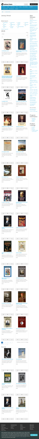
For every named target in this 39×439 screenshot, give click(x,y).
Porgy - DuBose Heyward (33, 93)
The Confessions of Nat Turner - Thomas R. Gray (33, 51)
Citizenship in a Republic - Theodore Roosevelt (34, 25)
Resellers (33, 120)
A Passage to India (5, 151)
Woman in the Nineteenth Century (21, 408)
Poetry (20, 6)
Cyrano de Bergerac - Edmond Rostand (33, 76)
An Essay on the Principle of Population (7, 329)
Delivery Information (4, 428)
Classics (4, 6)
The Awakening (19, 359)
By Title (33, 128)
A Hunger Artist (5, 101)
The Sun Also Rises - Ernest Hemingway (33, 100)
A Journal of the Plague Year (21, 101)
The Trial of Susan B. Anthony (7, 359)
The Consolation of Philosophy (33, 56)
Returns (12, 427)
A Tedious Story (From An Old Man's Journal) (21, 203)
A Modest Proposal (19, 126)
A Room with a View (20, 151)
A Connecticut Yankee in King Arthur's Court (21, 51)
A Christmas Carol (5, 50)
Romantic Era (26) (12, 27)
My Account (32, 426)
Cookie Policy (3, 427)
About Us (2, 426)
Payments (3, 429)
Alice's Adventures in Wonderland (6, 278)
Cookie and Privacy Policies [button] (21, 437)
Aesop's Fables (19, 252)
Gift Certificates (22, 427)
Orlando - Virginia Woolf (33, 92)
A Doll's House (18, 76)
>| (7, 344)
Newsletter (31, 429)
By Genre (33, 129)
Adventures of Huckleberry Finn (7, 253)
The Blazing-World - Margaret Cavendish (33, 98)
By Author (33, 126)
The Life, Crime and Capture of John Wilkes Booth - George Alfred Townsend (33, 59)
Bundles (16, 8)
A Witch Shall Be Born (20, 227)
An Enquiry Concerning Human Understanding (21, 304)
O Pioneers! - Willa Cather (34, 90)
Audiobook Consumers (34, 119)
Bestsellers (31, 6)
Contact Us (12, 426)
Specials (21, 429)
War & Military (25, 6)
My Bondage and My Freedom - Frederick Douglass (33, 36)
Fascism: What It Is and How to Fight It (33, 30)
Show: (27, 35)
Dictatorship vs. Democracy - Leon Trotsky (34, 28)
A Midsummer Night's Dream (7, 126)
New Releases (11, 8)
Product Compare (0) (4, 29)
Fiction (8, 6)
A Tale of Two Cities (5, 202)
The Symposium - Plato (33, 66)
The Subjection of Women (21, 383)
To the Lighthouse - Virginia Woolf (33, 105)
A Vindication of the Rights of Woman (7, 228)
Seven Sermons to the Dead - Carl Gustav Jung (33, 43)
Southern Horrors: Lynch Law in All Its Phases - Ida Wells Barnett (33, 46)
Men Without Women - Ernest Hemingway (33, 109)
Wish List (31, 428)
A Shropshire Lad (5, 176)
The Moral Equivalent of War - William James (33, 54)
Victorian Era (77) (19, 23)
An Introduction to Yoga (20, 328)
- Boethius (35, 56)
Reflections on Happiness (34, 41)
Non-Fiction (12, 6)
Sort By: (27, 32)
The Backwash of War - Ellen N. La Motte (33, 49)
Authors (21, 426)
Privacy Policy (3, 430)
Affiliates (21, 428)
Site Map (12, 428)
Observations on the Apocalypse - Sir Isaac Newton (33, 39)
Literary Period (5, 8)
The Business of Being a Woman (6, 384)
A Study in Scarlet (19, 176)
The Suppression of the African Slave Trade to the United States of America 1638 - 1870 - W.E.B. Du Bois (34, 63)
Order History (32, 427)
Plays (17, 6)
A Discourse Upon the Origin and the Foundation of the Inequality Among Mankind (7, 77)
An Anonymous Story (20, 277)
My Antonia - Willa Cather (33, 89)
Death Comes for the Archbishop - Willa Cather (34, 81)
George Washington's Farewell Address (33, 33)
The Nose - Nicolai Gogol (33, 111)
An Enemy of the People (6, 303)
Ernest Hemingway (33, 102)
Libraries (33, 121)
